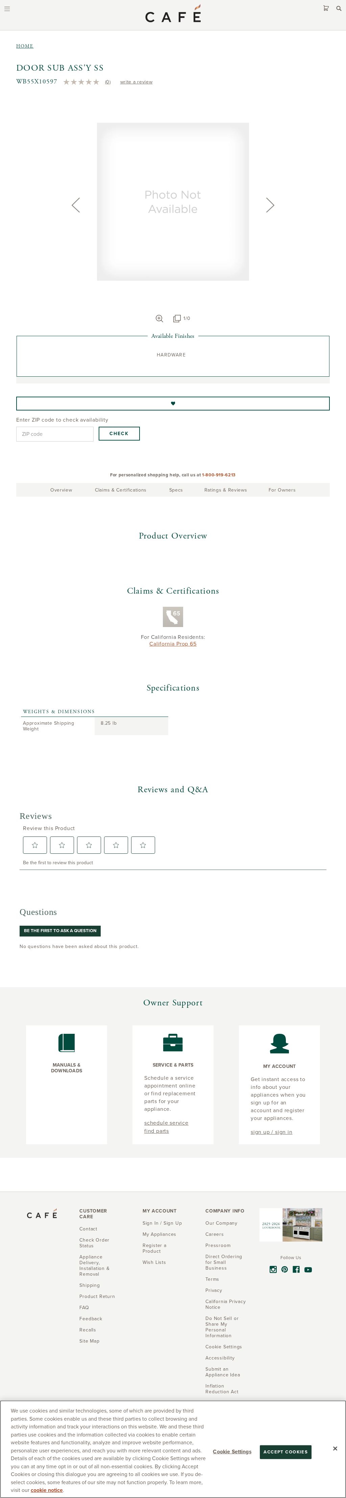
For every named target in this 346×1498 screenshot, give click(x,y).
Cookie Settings (232, 1451)
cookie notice (47, 1490)
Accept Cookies (286, 1451)
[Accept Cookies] (335, 1448)
